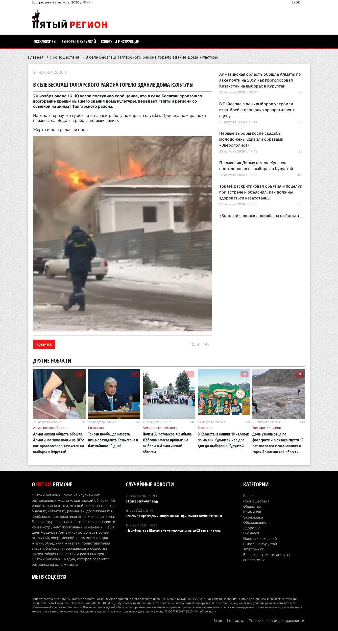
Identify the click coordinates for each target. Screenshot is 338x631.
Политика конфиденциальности (276, 620)
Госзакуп (251, 533)
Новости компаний (260, 538)
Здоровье (251, 528)
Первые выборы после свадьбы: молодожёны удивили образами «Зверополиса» (251, 139)
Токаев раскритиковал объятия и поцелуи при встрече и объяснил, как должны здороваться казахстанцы (260, 192)
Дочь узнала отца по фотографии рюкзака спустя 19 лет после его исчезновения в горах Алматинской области (277, 443)
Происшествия (64, 57)
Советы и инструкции (120, 41)
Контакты (235, 620)
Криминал (252, 512)
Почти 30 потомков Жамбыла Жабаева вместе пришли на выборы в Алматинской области (167, 443)
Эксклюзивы (45, 41)
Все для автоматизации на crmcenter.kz (266, 557)
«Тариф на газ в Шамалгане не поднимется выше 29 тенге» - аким (173, 530)
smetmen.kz (253, 549)
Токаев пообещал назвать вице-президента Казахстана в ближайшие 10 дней (113, 440)
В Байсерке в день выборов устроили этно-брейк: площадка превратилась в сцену (257, 109)
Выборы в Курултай (78, 41)
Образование (254, 522)
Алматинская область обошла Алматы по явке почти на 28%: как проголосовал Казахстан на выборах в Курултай (260, 80)
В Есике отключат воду (142, 501)
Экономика (253, 517)
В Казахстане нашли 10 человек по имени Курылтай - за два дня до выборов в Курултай (223, 440)
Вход (295, 2)
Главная (36, 57)
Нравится (44, 344)
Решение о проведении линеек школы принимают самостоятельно (174, 515)
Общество (252, 506)
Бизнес (249, 496)
